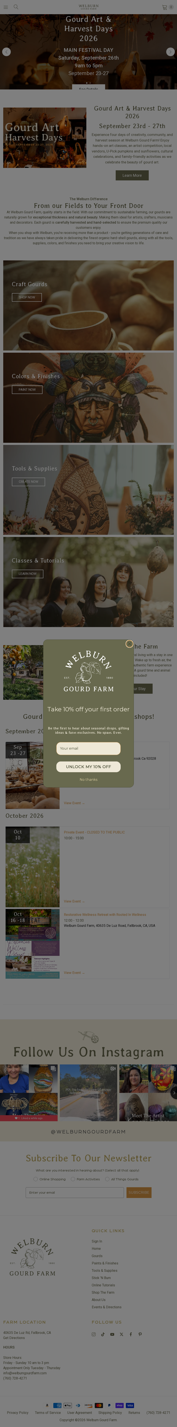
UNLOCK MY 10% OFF (88, 766)
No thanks (88, 780)
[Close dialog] (129, 643)
